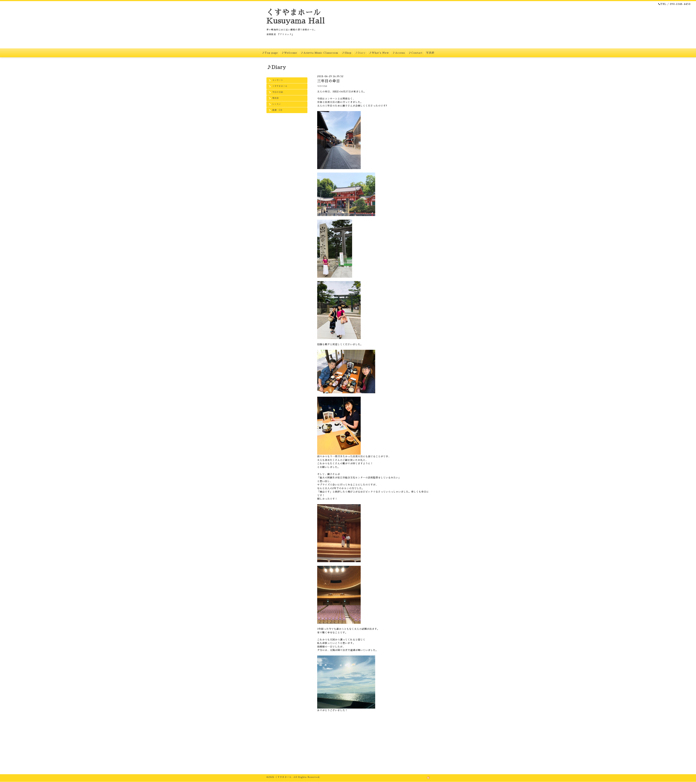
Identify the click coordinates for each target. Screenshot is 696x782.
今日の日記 (277, 92)
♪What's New (379, 52)
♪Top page (270, 52)
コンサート (277, 80)
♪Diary (360, 52)
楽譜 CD (277, 110)
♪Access (398, 52)
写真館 (430, 52)
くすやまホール (279, 86)
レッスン (276, 104)
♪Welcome (289, 52)
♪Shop (346, 52)
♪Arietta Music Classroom (319, 52)
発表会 (275, 98)
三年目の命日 (328, 81)
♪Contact (415, 52)
